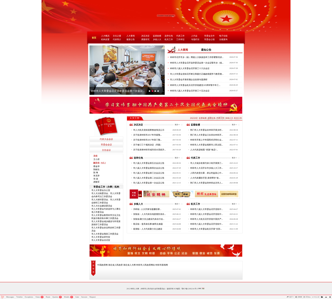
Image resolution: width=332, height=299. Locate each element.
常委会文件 (209, 36)
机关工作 (169, 39)
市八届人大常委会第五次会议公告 (148, 163)
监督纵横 (157, 36)
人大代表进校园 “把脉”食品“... (204, 150)
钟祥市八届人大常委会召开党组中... (206, 209)
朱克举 (96, 176)
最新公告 (130, 39)
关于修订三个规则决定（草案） (147, 145)
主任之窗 (117, 36)
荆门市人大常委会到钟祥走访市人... (206, 183)
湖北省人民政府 (115, 265)
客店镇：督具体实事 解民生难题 (148, 224)
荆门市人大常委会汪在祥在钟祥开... (206, 135)
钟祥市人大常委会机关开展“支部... (206, 229)
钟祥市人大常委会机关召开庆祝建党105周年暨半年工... (195, 85)
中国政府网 (102, 265)
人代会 (194, 36)
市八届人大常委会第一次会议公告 (148, 183)
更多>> (177, 125)
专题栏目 (195, 39)
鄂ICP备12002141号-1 (190, 289)
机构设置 (105, 39)
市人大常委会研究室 (100, 237)
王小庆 (96, 159)
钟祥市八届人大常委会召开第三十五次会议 (189, 91)
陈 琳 (95, 172)
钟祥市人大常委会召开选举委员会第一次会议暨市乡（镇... (196, 63)
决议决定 (145, 36)
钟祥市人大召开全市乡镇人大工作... (206, 168)
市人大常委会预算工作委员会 (104, 234)
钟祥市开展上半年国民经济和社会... (206, 140)
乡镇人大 (157, 39)
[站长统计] (201, 289)
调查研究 (145, 39)
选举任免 (169, 36)
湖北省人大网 (129, 265)
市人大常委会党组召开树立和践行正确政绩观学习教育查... (196, 74)
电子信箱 (223, 36)
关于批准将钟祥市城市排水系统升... (149, 150)
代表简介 (117, 39)
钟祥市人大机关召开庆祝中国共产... (206, 219)
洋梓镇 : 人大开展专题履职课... (147, 209)
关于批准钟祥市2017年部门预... (147, 140)
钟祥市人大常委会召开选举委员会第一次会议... (118, 90)
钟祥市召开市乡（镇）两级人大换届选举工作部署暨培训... (196, 57)
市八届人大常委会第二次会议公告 (148, 178)
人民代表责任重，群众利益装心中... (206, 173)
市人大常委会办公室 (100, 190)
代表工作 (180, 36)
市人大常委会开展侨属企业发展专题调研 (188, 79)
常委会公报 (209, 39)
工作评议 (180, 39)
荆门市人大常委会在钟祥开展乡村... (206, 130)
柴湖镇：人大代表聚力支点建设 (147, 229)
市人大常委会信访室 (100, 240)
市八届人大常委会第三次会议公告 (148, 173)
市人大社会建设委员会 (101, 206)
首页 (94, 37)
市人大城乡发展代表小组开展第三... (206, 163)
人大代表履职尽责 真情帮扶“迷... (205, 178)
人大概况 (105, 36)
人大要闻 (130, 36)
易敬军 (96, 182)
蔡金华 (96, 166)
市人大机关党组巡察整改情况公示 (148, 130)
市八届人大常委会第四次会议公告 (148, 168)
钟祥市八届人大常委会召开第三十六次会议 (189, 68)
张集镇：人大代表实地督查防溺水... (149, 214)
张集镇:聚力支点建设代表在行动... (148, 219)
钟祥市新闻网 (161, 265)
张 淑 (95, 179)
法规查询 (223, 39)
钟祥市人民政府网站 (145, 265)
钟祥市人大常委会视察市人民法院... (206, 145)
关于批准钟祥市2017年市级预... (147, 135)
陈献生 (96, 169)
